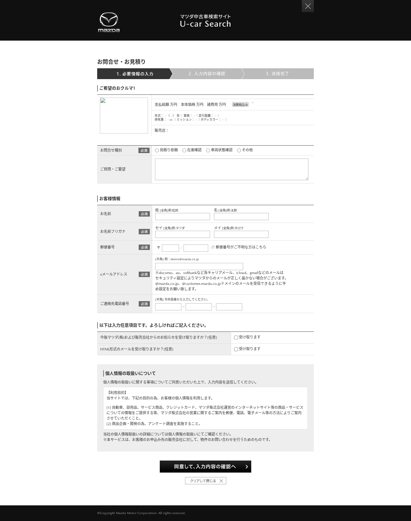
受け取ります (249, 337)
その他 (247, 150)
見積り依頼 (168, 150)
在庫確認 (194, 150)
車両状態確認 (221, 150)
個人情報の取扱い (182, 434)
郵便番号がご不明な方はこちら (241, 247)
